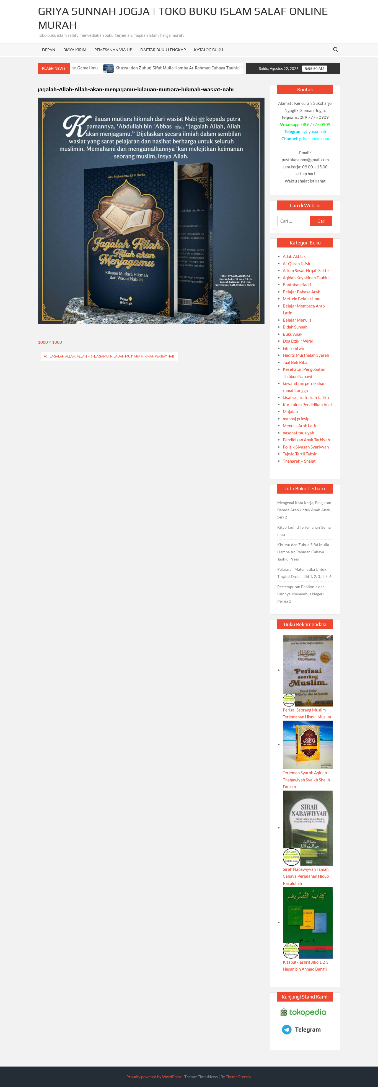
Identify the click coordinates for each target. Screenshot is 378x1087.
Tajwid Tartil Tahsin (300, 453)
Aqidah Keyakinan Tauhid (305, 277)
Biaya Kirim (74, 49)
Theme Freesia (238, 1076)
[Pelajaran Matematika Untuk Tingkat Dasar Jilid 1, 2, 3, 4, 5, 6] (240, 67)
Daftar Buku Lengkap (163, 49)
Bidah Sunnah (295, 326)
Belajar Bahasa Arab (301, 291)
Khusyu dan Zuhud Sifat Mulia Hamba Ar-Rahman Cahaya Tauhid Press (161, 68)
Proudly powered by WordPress (154, 1076)
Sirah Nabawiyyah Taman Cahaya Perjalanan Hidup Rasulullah (306, 876)
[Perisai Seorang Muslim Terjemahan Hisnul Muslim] (308, 670)
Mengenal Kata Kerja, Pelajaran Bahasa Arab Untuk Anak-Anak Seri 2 (304, 509)
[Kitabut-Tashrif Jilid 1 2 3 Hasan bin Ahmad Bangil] (308, 922)
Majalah (290, 411)
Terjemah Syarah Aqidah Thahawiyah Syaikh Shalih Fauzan (306, 779)
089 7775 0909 (315, 124)
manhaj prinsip (296, 418)
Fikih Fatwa (293, 348)
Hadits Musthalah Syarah (306, 355)
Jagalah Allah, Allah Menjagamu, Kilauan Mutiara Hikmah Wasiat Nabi (112, 356)
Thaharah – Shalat (299, 460)
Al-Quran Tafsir (297, 263)
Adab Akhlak (294, 256)
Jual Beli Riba (295, 362)
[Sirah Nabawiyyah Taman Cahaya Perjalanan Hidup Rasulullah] (308, 827)
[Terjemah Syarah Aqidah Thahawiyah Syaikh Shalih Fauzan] (308, 744)
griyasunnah (315, 131)
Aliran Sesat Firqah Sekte (306, 270)
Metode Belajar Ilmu (301, 298)
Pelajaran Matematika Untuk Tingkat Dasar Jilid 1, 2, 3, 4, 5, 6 (304, 573)
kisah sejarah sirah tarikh (306, 397)
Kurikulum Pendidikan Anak (308, 404)
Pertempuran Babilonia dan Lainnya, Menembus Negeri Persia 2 (301, 593)
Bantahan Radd (297, 284)
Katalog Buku (208, 49)
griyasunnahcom (314, 138)
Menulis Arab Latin (300, 425)
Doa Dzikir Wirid (298, 340)
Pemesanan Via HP (113, 49)
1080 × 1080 (50, 342)
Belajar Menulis (297, 319)
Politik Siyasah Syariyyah (306, 446)
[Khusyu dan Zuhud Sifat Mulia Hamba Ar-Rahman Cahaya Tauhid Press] (87, 67)
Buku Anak (292, 334)
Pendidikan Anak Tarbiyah (306, 439)
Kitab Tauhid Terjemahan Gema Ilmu (304, 531)
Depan (48, 49)
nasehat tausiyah (298, 432)
